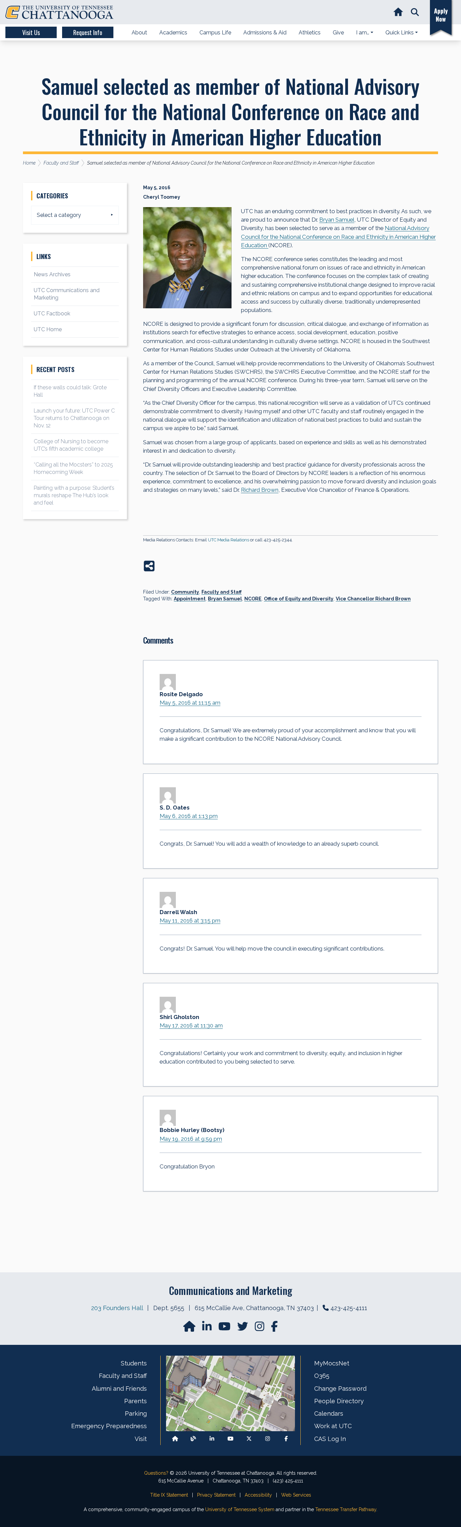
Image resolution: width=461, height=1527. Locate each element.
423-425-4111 (348, 1307)
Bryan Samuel (225, 598)
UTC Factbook (52, 313)
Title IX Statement (169, 1495)
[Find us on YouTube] (225, 1328)
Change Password (340, 1388)
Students (134, 1363)
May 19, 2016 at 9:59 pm (191, 1138)
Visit (141, 1438)
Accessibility (258, 1495)
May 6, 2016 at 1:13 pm (189, 816)
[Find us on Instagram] (260, 1328)
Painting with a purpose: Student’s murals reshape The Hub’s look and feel (74, 495)
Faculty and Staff (221, 592)
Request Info (87, 32)
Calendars (328, 1413)
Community (185, 592)
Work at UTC (333, 1426)
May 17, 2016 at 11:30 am (191, 1025)
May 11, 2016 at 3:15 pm (190, 920)
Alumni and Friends (119, 1388)
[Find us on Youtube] (230, 1438)
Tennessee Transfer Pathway (345, 1509)
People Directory (339, 1401)
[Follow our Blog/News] (193, 1438)
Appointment (190, 598)
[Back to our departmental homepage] (175, 1438)
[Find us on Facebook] (286, 1438)
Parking (136, 1413)
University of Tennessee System (239, 1509)
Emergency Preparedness (109, 1426)
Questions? (156, 1473)
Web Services (296, 1495)
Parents (135, 1401)
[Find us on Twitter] (243, 1328)
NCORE (253, 598)
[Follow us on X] (249, 1438)
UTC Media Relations (228, 539)
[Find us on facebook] (274, 1328)
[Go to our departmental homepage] (190, 1328)
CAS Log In (330, 1438)
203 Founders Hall (117, 1307)
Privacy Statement (216, 1495)
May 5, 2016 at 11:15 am (190, 702)
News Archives (52, 274)
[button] (415, 12)
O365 (321, 1375)
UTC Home (48, 329)
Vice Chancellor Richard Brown (373, 598)
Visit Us (31, 32)
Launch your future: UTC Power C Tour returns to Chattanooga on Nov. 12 (74, 418)
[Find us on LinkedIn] (207, 1328)
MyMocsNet (331, 1363)
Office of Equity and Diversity (298, 598)
